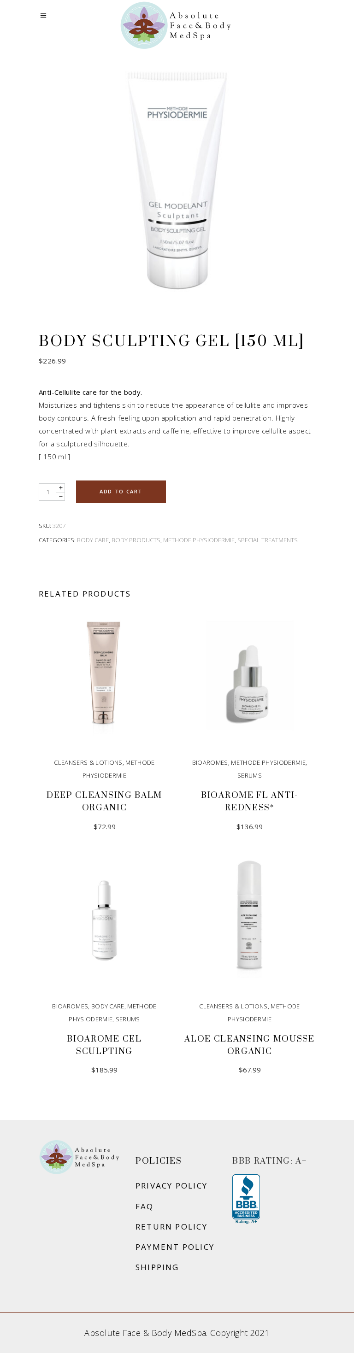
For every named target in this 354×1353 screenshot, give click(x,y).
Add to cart (121, 491)
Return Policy (171, 1226)
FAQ (145, 1206)
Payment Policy (175, 1247)
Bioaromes (210, 762)
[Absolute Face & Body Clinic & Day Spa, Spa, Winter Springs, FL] (246, 1199)
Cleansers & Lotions (88, 762)
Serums (249, 775)
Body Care (93, 540)
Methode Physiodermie (199, 540)
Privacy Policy (171, 1185)
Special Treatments (267, 540)
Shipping (157, 1267)
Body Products (136, 540)
